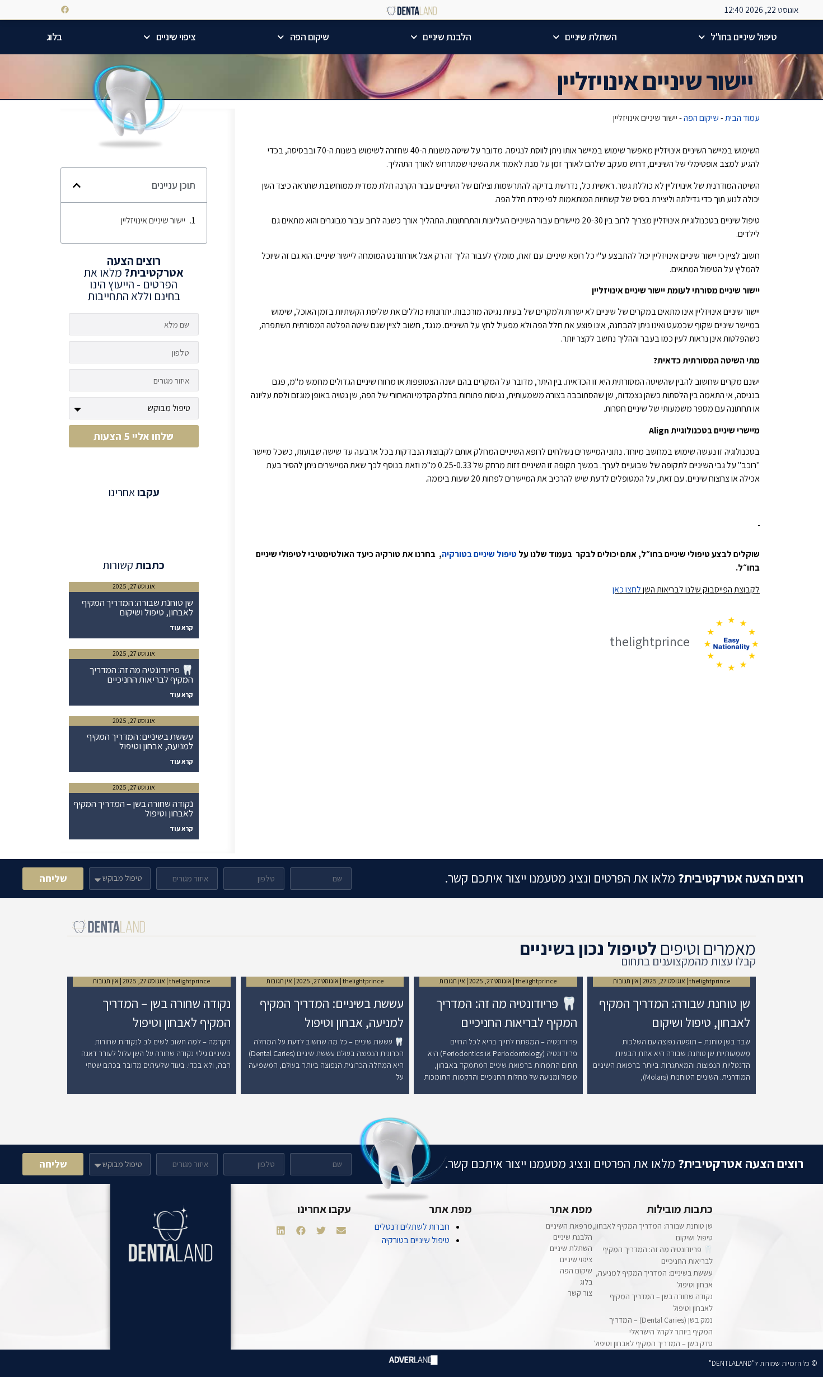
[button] (76, 185)
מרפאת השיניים (569, 1226)
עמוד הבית (742, 118)
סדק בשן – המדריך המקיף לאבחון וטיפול (653, 1343)
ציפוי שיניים (176, 36)
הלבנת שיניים (447, 36)
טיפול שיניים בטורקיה (479, 554)
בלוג (54, 36)
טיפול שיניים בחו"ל (743, 36)
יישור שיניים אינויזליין (153, 220)
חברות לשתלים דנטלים (412, 1227)
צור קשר (580, 1293)
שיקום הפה (309, 36)
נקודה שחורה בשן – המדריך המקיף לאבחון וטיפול (133, 808)
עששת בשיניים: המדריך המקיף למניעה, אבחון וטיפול (140, 741)
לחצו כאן (626, 589)
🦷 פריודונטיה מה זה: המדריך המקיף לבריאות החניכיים (141, 674)
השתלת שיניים (590, 36)
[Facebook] (65, 9)
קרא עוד (181, 627)
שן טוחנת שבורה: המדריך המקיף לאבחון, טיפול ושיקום (137, 607)
